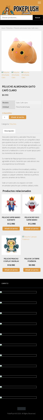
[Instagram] (21, 22)
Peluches (9, 28)
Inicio (3, 28)
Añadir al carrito (17, 117)
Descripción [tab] (9, 131)
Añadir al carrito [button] (11, 228)
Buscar (37, 18)
